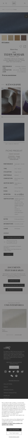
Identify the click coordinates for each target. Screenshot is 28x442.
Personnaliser (14, 437)
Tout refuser (14, 433)
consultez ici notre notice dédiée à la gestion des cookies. (12, 424)
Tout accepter (14, 429)
